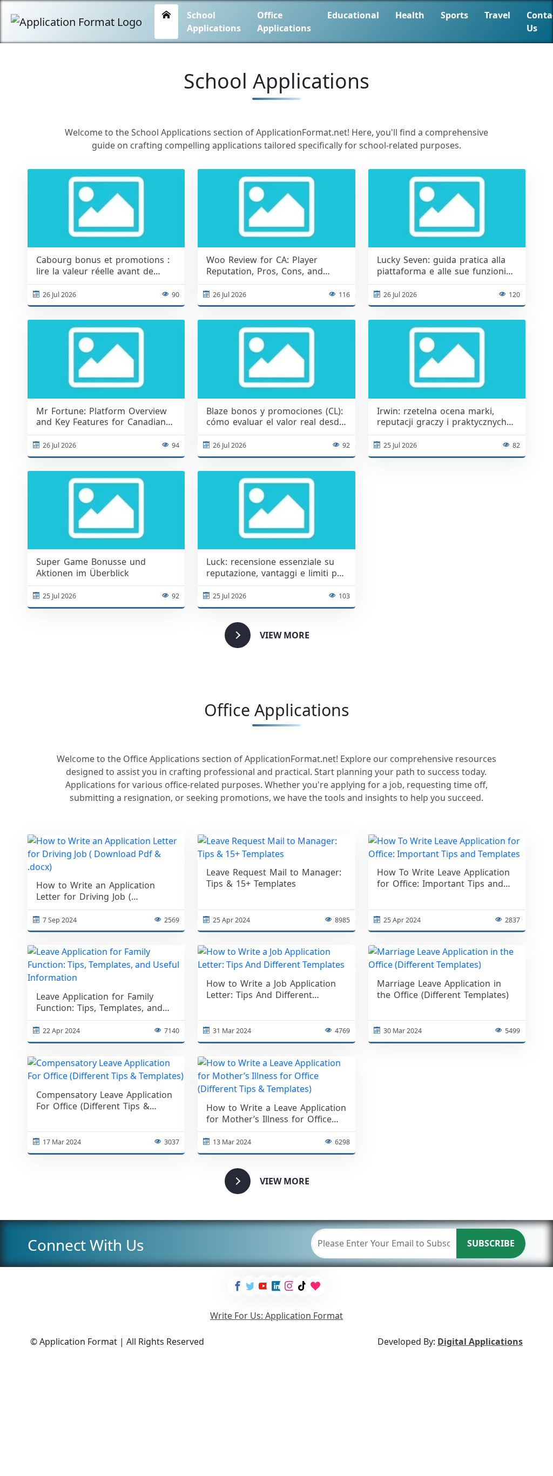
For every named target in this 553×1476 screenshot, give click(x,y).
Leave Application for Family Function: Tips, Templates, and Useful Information (99, 1002)
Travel (497, 15)
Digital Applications (480, 1341)
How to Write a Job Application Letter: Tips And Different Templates (271, 989)
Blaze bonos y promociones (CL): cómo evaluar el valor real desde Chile (275, 417)
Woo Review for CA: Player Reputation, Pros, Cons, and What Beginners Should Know (268, 265)
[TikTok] (302, 1286)
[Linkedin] (276, 1286)
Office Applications (284, 21)
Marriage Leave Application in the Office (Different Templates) (443, 989)
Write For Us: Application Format (276, 1316)
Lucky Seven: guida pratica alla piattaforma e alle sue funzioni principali (441, 265)
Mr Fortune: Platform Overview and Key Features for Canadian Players (101, 417)
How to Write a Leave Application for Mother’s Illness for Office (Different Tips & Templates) (276, 1113)
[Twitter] (250, 1286)
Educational (353, 15)
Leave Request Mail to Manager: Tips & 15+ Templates (273, 878)
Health (409, 15)
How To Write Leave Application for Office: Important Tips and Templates (443, 878)
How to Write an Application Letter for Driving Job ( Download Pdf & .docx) (95, 891)
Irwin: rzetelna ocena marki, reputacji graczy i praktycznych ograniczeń (442, 417)
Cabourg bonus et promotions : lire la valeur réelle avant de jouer (103, 265)
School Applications (214, 21)
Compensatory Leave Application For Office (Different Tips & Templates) (104, 1100)
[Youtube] (263, 1286)
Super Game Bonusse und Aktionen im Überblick (91, 567)
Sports (454, 15)
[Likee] (315, 1286)
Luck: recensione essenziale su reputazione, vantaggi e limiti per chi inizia (276, 567)
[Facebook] (237, 1286)
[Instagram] (289, 1286)
